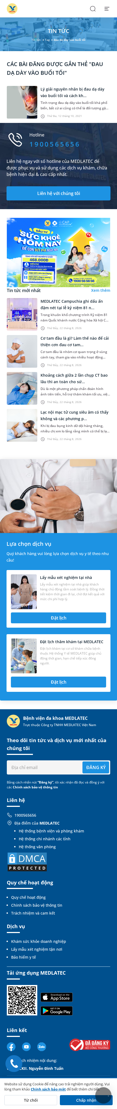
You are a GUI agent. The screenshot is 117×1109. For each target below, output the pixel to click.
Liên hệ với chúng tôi (58, 193)
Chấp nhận (86, 1100)
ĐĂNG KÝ (96, 767)
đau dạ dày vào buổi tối (69, 40)
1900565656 (25, 815)
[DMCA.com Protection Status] (27, 861)
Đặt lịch (58, 618)
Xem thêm (100, 290)
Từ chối (31, 1100)
